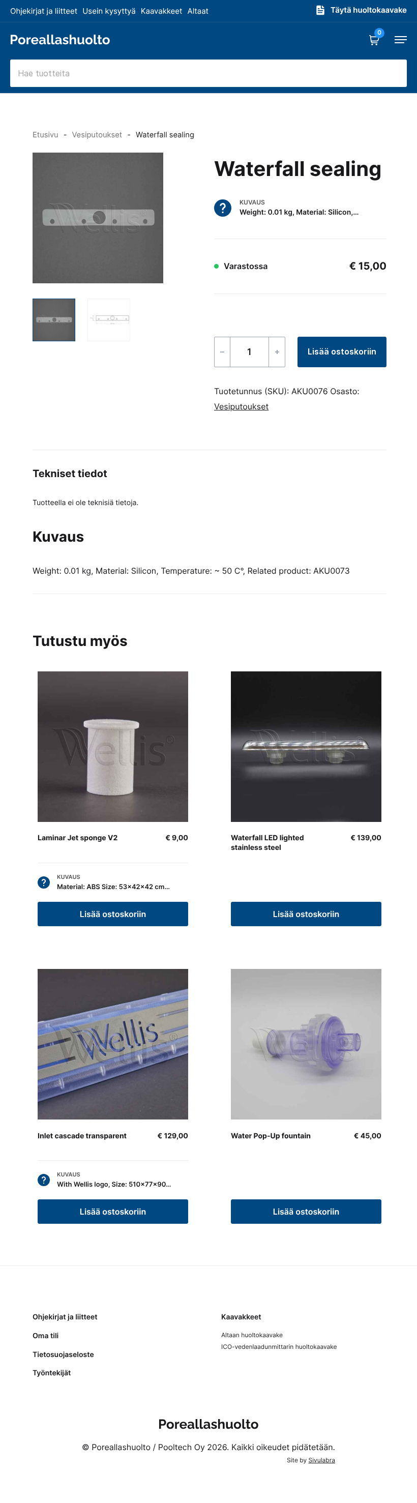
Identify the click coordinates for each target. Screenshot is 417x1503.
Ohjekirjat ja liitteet (43, 11)
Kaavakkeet (162, 11)
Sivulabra (322, 1460)
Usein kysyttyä (108, 11)
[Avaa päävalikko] (401, 40)
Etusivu (45, 134)
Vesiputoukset (97, 134)
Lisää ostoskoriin (342, 351)
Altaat (198, 11)
